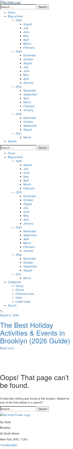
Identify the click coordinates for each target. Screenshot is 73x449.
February (29, 47)
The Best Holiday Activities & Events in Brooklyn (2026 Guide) (35, 332)
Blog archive (15, 16)
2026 (19, 20)
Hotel (19, 297)
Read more (7, 348)
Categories (14, 282)
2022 (19, 114)
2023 (19, 86)
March (27, 43)
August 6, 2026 (9, 315)
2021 (19, 133)
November (29, 90)
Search (12, 141)
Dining (19, 286)
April (26, 40)
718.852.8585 (8, 445)
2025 (19, 51)
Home (11, 12)
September (30, 94)
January (28, 83)
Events (20, 290)
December (29, 55)
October (28, 59)
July (25, 28)
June (26, 32)
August (27, 24)
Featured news (25, 294)
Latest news (23, 301)
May (26, 36)
